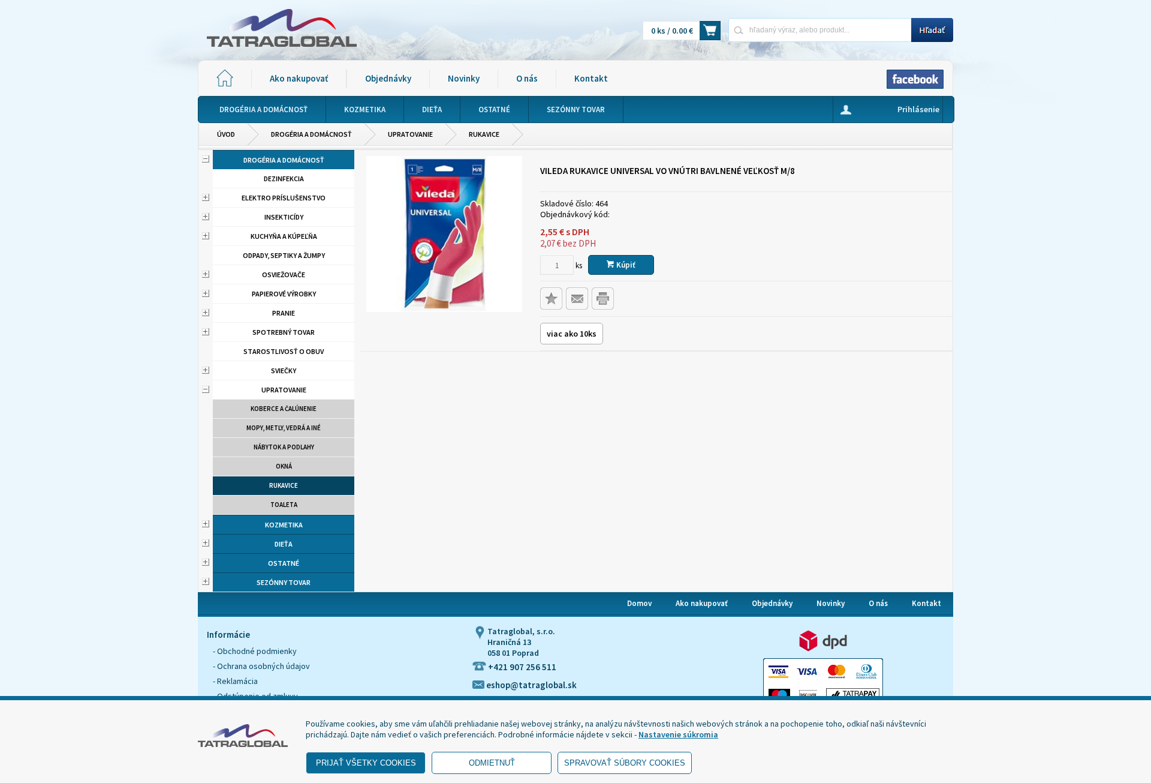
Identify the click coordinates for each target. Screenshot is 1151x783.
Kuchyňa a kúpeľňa (284, 236)
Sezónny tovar (284, 582)
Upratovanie (410, 134)
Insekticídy (283, 216)
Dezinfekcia (284, 178)
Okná (284, 466)
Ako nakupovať (299, 78)
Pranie (283, 312)
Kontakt (591, 78)
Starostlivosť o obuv (283, 351)
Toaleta (283, 504)
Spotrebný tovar (283, 332)
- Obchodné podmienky (255, 651)
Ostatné (283, 563)
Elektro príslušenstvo (284, 197)
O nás (527, 78)
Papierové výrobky (284, 293)
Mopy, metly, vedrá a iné (283, 428)
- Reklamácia (235, 681)
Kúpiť (624, 265)
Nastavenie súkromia (678, 734)
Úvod (226, 134)
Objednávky (388, 78)
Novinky (464, 78)
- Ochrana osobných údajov (261, 666)
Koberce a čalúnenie (284, 408)
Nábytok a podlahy (284, 447)
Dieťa (284, 543)
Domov (639, 603)
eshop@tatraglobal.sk (530, 685)
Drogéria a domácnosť (311, 134)
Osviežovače (283, 274)
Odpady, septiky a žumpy (284, 255)
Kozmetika (284, 524)
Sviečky (283, 370)
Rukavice (484, 134)
